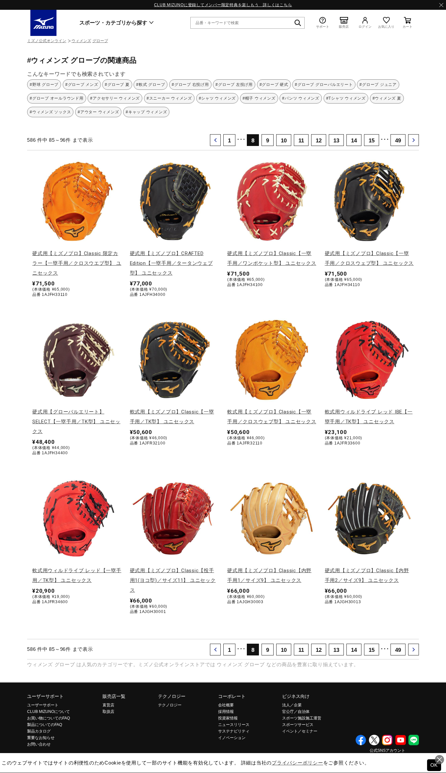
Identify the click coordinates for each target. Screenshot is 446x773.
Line (413, 740)
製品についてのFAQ (44, 724)
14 (354, 140)
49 (398, 140)
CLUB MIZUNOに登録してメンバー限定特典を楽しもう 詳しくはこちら (223, 5)
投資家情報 (228, 718)
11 (301, 140)
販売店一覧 (114, 696)
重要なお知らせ (41, 737)
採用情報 (226, 711)
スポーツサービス (297, 724)
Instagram (387, 740)
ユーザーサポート (45, 696)
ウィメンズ (81, 41)
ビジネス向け (296, 696)
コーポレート (232, 696)
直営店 (108, 705)
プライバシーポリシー (297, 762)
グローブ (100, 41)
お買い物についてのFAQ (48, 718)
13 (336, 140)
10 (284, 140)
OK (434, 765)
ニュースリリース (233, 724)
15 (371, 140)
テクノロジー (171, 696)
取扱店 (108, 711)
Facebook (361, 740)
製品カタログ (39, 731)
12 (319, 140)
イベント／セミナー (299, 731)
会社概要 (226, 705)
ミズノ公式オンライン (46, 41)
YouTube (400, 740)
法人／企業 (292, 705)
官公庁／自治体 (296, 711)
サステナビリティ (233, 731)
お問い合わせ (39, 744)
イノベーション (232, 737)
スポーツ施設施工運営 (301, 718)
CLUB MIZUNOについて (48, 711)
